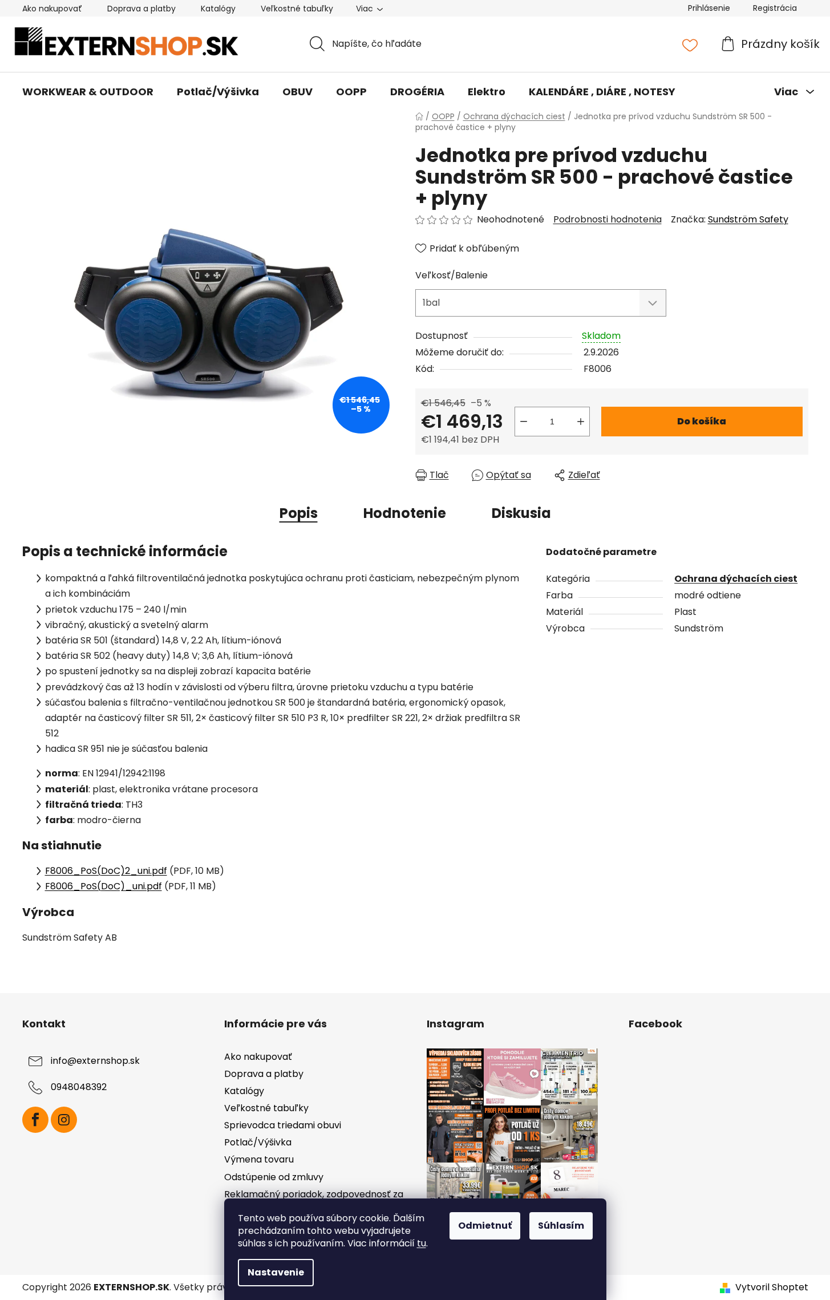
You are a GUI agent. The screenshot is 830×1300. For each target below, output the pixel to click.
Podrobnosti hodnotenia (607, 219)
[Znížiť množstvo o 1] (523, 421)
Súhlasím (561, 1225)
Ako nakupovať (52, 8)
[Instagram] (64, 1120)
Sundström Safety (748, 219)
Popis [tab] (299, 513)
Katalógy (218, 8)
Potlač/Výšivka (257, 1142)
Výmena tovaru (259, 1159)
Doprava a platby (141, 8)
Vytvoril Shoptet (771, 1287)
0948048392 (79, 1087)
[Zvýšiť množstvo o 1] (580, 421)
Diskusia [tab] (521, 513)
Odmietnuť (485, 1225)
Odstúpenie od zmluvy (273, 1177)
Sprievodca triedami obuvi (282, 1125)
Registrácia (775, 8)
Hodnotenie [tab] (404, 513)
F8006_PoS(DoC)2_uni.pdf (106, 870)
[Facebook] (35, 1120)
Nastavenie (276, 1272)
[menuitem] (88, 91)
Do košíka (701, 421)
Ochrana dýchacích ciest (735, 578)
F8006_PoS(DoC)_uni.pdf (103, 886)
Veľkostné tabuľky (297, 8)
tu (421, 1243)
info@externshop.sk (95, 1060)
